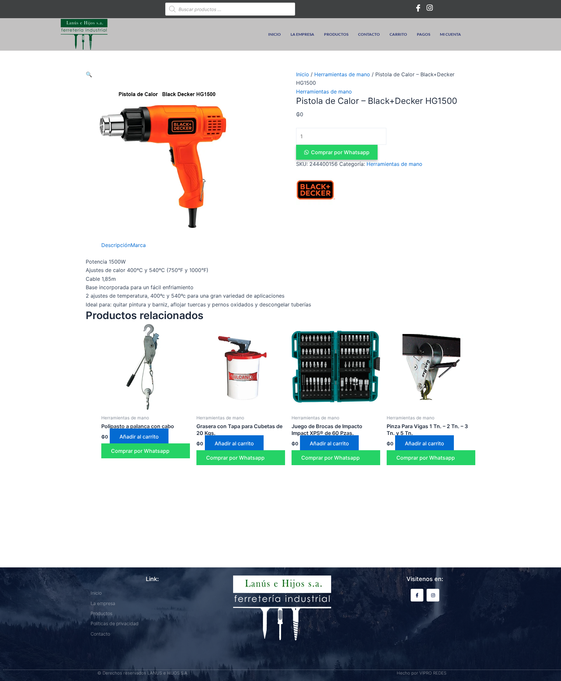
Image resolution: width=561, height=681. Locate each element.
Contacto (369, 34)
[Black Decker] (315, 190)
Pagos (423, 34)
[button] (89, 74)
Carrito (398, 34)
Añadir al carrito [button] (139, 436)
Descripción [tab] (116, 245)
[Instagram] (430, 7)
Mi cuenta (450, 34)
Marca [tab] (138, 245)
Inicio (274, 34)
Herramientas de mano (342, 74)
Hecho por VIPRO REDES (421, 672)
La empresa (302, 34)
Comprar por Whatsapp (340, 152)
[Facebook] (418, 7)
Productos (336, 34)
